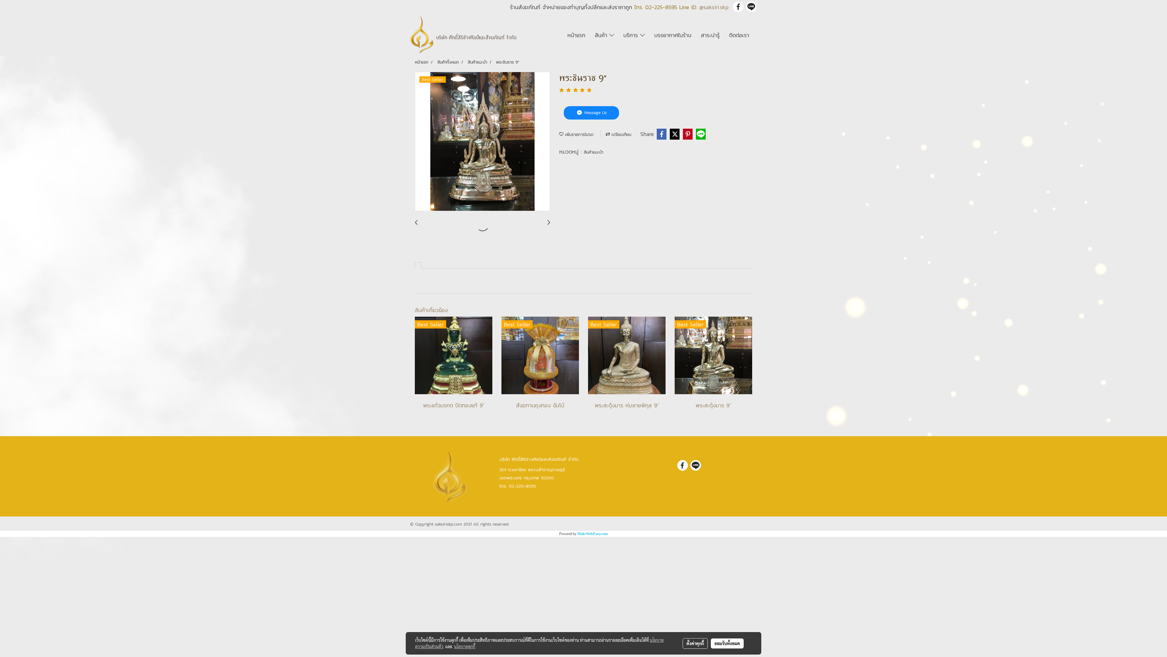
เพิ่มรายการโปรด (578, 134)
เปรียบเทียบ (621, 134)
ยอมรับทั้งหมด (727, 643)
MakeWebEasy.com (592, 534)
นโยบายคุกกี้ (464, 646)
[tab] (418, 265)
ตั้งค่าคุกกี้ (695, 643)
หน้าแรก (576, 35)
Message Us (595, 112)
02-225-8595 (661, 7)
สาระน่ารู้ (710, 35)
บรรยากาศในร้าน (672, 35)
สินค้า (602, 35)
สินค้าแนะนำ (593, 152)
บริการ (631, 35)
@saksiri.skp (713, 7)
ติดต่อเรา (739, 35)
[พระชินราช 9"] (482, 141)
